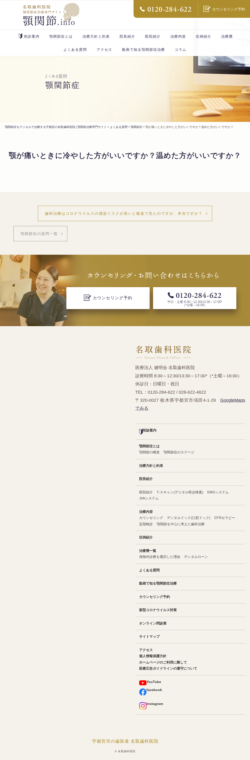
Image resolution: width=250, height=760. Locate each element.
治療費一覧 (147, 551)
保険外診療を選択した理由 (159, 557)
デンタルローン (196, 557)
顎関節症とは (61, 36)
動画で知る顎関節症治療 (143, 49)
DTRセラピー (224, 518)
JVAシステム (149, 498)
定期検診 (146, 524)
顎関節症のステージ (179, 452)
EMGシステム (218, 492)
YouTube (153, 682)
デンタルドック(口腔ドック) (188, 518)
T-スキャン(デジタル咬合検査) (180, 492)
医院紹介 (153, 36)
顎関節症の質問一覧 (39, 234)
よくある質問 (75, 49)
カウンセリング (151, 518)
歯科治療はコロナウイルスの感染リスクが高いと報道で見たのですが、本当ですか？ (124, 213)
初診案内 (32, 36)
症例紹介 (203, 36)
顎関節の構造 (149, 452)
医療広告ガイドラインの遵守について (168, 668)
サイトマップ (149, 636)
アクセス (104, 49)
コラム (181, 49)
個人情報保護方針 (153, 656)
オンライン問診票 (153, 623)
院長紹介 (127, 36)
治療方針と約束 (96, 36)
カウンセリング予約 (154, 597)
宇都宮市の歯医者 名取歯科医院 (125, 741)
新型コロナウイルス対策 (158, 610)
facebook (154, 690)
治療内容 (178, 36)
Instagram (154, 704)
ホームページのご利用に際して (163, 662)
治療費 (227, 36)
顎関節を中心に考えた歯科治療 (181, 524)
